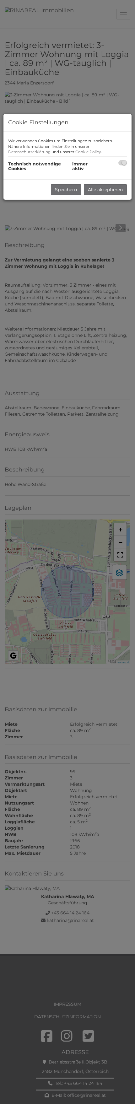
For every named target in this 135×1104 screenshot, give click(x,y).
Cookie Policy (88, 151)
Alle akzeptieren (105, 189)
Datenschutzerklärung (29, 151)
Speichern (66, 189)
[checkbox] (122, 162)
